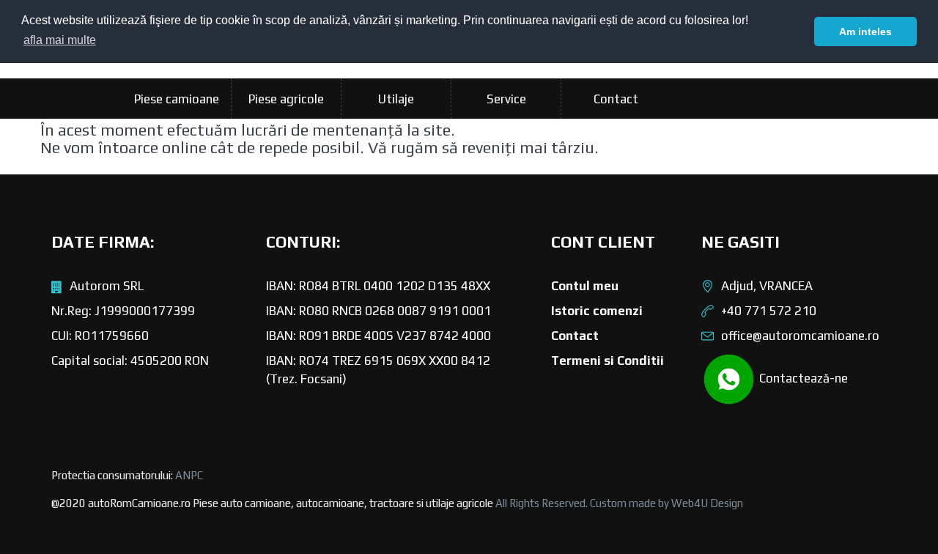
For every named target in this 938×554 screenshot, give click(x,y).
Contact (616, 99)
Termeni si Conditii (607, 360)
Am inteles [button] (865, 31)
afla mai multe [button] (59, 40)
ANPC (189, 475)
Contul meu (584, 285)
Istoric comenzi (597, 310)
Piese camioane (176, 99)
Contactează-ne (802, 378)
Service (506, 99)
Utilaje (396, 99)
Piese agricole (286, 99)
